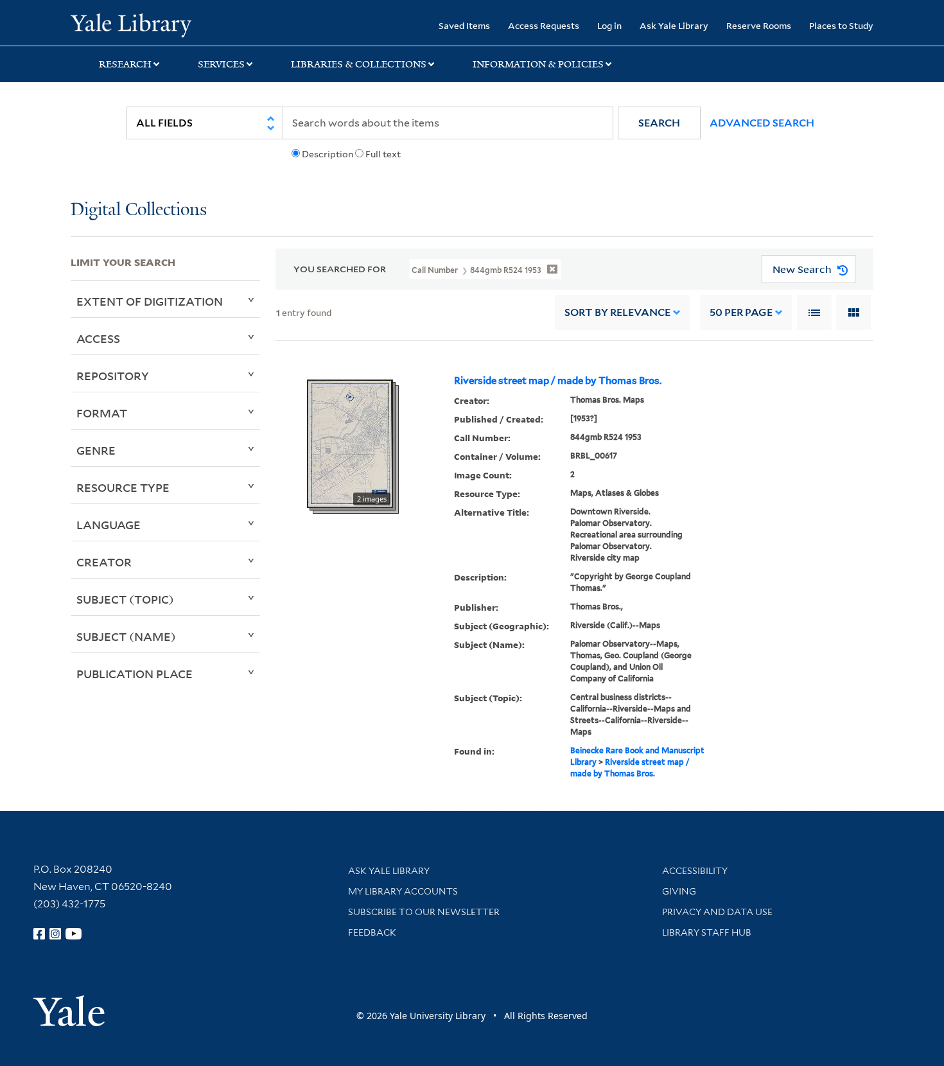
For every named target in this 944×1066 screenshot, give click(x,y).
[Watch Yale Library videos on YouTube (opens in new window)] (74, 933)
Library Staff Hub (706, 932)
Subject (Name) (126, 636)
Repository (112, 375)
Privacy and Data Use (717, 912)
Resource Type (123, 487)
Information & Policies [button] (538, 64)
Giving (679, 891)
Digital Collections (139, 210)
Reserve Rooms (758, 25)
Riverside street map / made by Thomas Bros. (557, 381)
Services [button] (221, 64)
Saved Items (464, 25)
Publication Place (134, 673)
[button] (659, 123)
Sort (617, 312)
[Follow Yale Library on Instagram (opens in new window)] (55, 933)
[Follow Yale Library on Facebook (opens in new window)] (39, 933)
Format (101, 413)
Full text (383, 154)
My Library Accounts (403, 891)
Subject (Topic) (125, 599)
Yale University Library (131, 24)
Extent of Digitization (149, 301)
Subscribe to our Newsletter (424, 912)
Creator (104, 562)
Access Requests (543, 25)
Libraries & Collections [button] (358, 64)
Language (108, 524)
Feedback (372, 932)
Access (98, 338)
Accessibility (695, 871)
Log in (609, 25)
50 (741, 312)
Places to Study (841, 25)
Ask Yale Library (674, 25)
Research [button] (125, 64)
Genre (96, 450)
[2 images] (350, 443)
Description (327, 154)
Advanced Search (762, 123)
